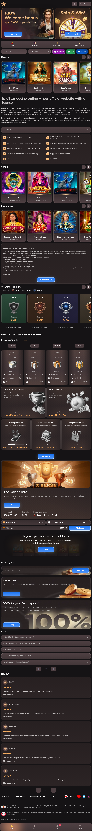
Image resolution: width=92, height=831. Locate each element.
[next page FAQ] (53, 669)
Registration (84, 4)
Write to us (5, 796)
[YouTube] (79, 796)
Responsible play (35, 796)
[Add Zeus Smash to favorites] (74, 64)
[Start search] (4, 51)
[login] (74, 4)
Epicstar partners (49, 796)
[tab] (12, 44)
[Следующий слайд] (89, 57)
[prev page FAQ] (38, 669)
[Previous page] (38, 790)
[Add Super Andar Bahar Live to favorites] (22, 213)
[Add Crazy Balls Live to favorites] (48, 213)
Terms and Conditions (19, 796)
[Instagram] (89, 796)
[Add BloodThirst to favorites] (22, 64)
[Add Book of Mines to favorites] (48, 64)
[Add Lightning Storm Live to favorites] (74, 213)
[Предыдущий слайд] (84, 57)
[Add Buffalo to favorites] (48, 174)
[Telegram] (84, 796)
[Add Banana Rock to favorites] (22, 174)
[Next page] (53, 790)
